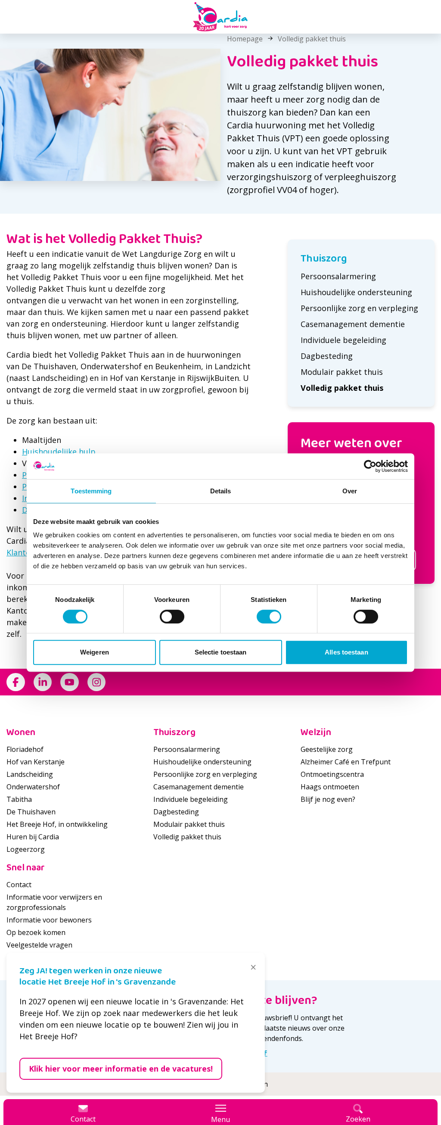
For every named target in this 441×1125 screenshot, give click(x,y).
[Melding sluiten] (253, 967)
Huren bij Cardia (32, 836)
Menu (220, 1119)
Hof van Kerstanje (35, 762)
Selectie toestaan (221, 652)
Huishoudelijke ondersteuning (356, 292)
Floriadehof (24, 749)
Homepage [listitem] (245, 39)
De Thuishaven (31, 811)
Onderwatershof (33, 787)
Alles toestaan (346, 652)
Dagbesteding (327, 356)
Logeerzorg (25, 849)
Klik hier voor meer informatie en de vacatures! (121, 1068)
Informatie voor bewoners (49, 920)
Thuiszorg (324, 258)
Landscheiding (29, 774)
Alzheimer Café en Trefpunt (346, 762)
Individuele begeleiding (343, 340)
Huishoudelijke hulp (59, 451)
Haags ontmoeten (330, 787)
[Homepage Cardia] (220, 16)
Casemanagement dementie (353, 324)
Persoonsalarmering (338, 276)
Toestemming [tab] (91, 491)
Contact (18, 884)
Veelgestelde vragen (39, 945)
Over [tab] (349, 491)
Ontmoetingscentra (332, 774)
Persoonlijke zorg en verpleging (359, 308)
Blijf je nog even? (328, 799)
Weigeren (94, 652)
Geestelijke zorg (327, 749)
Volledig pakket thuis (342, 388)
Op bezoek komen (35, 932)
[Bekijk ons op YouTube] (69, 682)
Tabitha (19, 799)
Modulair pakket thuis (342, 372)
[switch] (172, 616)
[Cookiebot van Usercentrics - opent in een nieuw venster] (370, 466)
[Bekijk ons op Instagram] (96, 682)
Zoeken (358, 1119)
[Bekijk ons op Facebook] (15, 682)
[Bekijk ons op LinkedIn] (43, 682)
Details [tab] (220, 491)
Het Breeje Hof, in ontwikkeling (57, 824)
